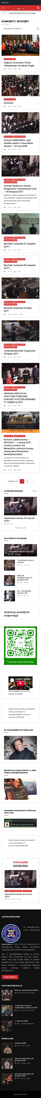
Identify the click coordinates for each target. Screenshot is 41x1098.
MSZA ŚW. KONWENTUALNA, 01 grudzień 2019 (24, 578)
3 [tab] (20, 527)
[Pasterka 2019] (7, 1048)
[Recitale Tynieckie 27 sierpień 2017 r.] (20, 223)
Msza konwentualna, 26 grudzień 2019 (24, 1075)
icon (20, 45)
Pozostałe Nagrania (10, 182)
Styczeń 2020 (27, 891)
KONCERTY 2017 (8, 180)
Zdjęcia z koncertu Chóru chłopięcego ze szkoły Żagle (19, 64)
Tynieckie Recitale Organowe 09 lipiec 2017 (19, 352)
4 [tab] (22, 527)
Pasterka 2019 (20, 1043)
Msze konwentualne (16, 891)
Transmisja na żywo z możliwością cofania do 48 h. (26, 1006)
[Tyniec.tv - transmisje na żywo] (20, 7)
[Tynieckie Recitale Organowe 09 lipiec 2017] (20, 330)
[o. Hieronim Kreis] (7, 1025)
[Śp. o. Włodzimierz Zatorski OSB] (9, 595)
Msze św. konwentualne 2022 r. (27, 990)
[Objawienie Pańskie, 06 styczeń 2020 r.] (20, 550)
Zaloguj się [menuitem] (5, 2)
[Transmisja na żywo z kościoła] (9, 565)
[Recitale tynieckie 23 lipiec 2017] (20, 288)
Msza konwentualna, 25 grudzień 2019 (24, 1059)
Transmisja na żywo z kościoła (25, 561)
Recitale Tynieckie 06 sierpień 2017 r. (20, 267)
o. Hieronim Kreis (21, 1021)
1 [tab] (16, 527)
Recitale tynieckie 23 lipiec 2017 (18, 309)
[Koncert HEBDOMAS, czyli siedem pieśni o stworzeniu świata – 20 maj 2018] (20, 122)
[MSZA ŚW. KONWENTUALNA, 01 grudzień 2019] (9, 580)
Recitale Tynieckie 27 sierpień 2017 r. (20, 245)
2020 (6, 891)
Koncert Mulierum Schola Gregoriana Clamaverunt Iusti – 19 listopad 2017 (20, 188)
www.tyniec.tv (7, 944)
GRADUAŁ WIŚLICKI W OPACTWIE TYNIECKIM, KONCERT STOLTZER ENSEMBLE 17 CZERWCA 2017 (20, 398)
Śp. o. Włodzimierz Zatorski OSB (24, 592)
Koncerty (8, 102)
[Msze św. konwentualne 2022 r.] (7, 995)
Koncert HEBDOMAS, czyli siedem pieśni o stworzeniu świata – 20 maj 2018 (18, 143)
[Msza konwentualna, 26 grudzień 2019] (7, 1078)
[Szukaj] (38, 8)
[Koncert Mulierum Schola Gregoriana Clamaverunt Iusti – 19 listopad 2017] (20, 166)
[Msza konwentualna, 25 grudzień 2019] (7, 1063)
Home (4, 13)
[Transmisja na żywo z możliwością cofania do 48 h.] (7, 1010)
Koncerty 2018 (8, 136)
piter (7, 524)
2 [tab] (18, 527)
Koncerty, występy (9, 59)
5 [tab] (24, 527)
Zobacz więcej (9, 977)
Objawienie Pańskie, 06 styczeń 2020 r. (19, 519)
